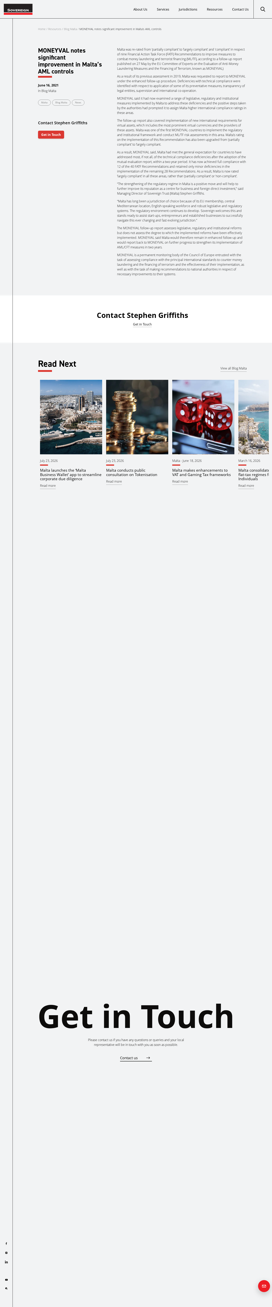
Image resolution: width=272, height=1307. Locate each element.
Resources (215, 9)
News (78, 102)
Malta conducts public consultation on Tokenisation (131, 472)
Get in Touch (51, 134)
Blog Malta (70, 29)
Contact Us (240, 9)
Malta (44, 102)
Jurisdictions (188, 9)
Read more (48, 485)
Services (163, 9)
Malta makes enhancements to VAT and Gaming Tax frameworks (201, 472)
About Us (140, 9)
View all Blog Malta (233, 368)
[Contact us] (264, 1286)
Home (42, 29)
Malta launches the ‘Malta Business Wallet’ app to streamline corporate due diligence (71, 474)
